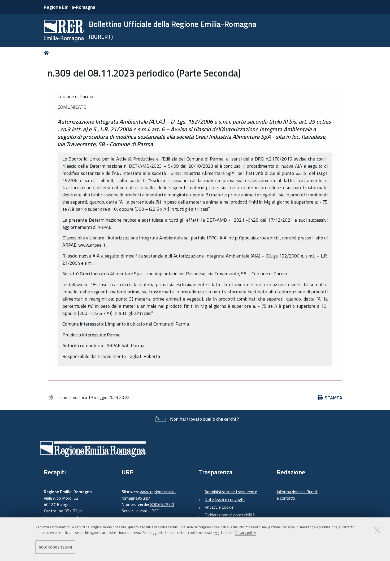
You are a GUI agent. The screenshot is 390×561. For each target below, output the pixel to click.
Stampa (333, 397)
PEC (155, 511)
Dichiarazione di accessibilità (230, 515)
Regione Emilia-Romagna (69, 7)
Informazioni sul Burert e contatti (297, 494)
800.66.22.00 (162, 504)
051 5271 (73, 511)
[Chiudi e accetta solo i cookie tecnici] (377, 530)
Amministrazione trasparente (231, 491)
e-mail (142, 511)
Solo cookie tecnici (55, 547)
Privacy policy (245, 532)
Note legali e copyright (225, 499)
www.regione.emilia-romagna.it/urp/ (149, 494)
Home (47, 52)
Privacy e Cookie (219, 507)
